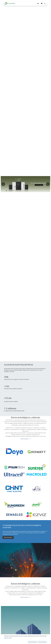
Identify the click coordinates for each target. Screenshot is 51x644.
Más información (25, 439)
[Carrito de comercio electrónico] (37, 3)
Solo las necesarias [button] (32, 642)
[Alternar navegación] (44, 3)
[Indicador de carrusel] (6, 190)
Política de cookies (8, 637)
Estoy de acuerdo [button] (42, 642)
